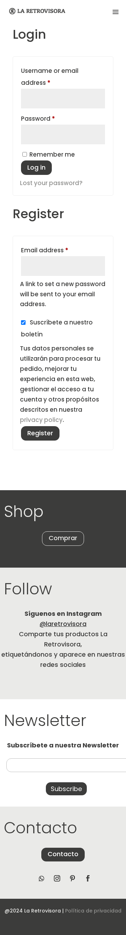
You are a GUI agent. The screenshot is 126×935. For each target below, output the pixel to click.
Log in (36, 167)
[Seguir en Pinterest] (72, 878)
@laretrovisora (63, 623)
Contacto (63, 853)
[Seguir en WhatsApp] (41, 878)
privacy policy (41, 420)
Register (40, 433)
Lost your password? (51, 183)
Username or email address (49, 77)
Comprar (63, 537)
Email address (58, 250)
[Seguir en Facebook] (88, 878)
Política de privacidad (93, 910)
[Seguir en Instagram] (57, 878)
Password (51, 118)
